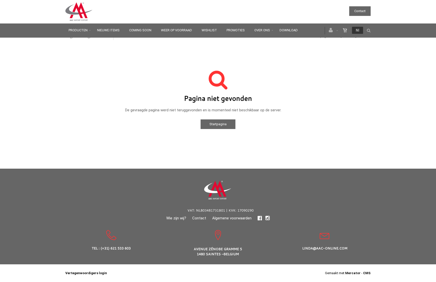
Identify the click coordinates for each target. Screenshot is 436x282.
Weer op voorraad (176, 30)
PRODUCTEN (78, 30)
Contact (360, 11)
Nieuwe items (108, 30)
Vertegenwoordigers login (86, 273)
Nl (357, 30)
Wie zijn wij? (176, 218)
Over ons (262, 30)
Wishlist (209, 30)
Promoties (236, 30)
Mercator (353, 273)
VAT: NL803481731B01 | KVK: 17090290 (220, 210)
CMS (367, 273)
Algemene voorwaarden (232, 218)
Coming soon (140, 30)
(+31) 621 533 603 (116, 248)
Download (289, 30)
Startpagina (218, 124)
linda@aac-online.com (324, 248)
